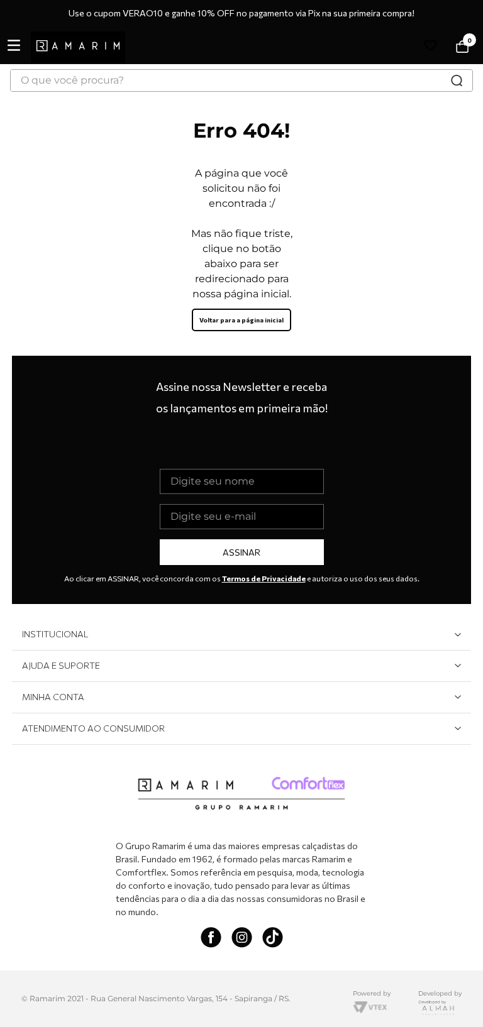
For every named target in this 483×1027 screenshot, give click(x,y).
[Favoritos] (432, 47)
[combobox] (241, 80)
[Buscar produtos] (456, 80)
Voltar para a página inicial (241, 320)
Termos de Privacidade (264, 578)
